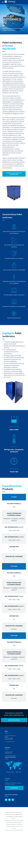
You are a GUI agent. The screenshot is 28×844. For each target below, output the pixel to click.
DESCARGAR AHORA (14, 720)
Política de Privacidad (18, 830)
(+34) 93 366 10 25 (10, 741)
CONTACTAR (14, 788)
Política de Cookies (9, 830)
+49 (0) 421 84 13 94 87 (11, 755)
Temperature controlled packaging (9, 28)
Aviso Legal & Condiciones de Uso (12, 820)
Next (24, 193)
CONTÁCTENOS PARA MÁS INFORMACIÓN (14, 173)
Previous (4, 193)
